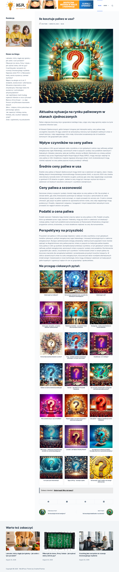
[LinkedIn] (104, 501)
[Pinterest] (85, 501)
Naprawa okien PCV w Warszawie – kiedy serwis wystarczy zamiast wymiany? (18, 75)
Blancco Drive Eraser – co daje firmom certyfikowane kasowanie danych (17, 102)
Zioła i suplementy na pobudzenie (18, 120)
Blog (99, 5)
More (105, 5)
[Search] (112, 5)
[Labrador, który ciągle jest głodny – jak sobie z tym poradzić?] (23, 541)
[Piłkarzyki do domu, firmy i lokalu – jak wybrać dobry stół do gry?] (59, 541)
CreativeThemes (39, 569)
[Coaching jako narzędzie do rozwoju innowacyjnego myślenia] (96, 541)
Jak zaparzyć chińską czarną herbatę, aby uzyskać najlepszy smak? (17, 114)
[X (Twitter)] (67, 501)
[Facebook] (48, 501)
